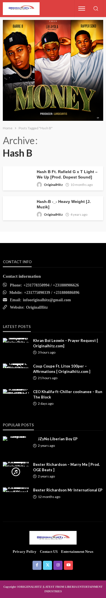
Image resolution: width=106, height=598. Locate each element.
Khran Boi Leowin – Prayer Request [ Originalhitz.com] (65, 343)
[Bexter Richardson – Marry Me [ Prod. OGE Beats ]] (16, 464)
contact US (49, 551)
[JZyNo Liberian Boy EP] (16, 438)
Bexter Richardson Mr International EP (67, 490)
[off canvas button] (81, 8)
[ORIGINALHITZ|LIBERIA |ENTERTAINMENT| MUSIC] (53, 537)
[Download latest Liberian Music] (21, 8)
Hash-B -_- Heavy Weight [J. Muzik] (64, 204)
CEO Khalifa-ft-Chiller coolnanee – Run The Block (67, 394)
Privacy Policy (24, 551)
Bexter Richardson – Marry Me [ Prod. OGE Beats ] (66, 467)
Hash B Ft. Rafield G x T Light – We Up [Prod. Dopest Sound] (67, 174)
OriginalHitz (53, 184)
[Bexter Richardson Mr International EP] (16, 489)
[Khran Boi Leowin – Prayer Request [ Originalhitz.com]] (16, 340)
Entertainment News (77, 551)
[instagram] (57, 565)
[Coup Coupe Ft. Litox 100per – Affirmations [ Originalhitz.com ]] (16, 366)
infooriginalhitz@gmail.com (47, 300)
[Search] (96, 9)
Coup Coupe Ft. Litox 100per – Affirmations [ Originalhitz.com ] (61, 368)
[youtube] (68, 565)
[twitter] (47, 565)
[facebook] (37, 565)
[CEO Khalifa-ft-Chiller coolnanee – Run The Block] (16, 391)
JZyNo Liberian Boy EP (57, 439)
